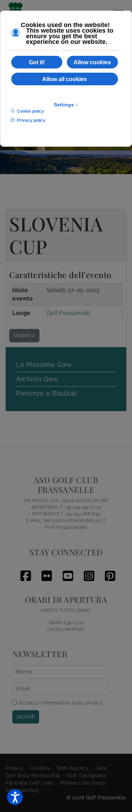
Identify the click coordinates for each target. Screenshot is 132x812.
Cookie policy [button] (30, 111)
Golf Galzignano (86, 775)
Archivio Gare (37, 379)
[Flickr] (45, 570)
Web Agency (72, 768)
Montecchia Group (83, 783)
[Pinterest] (108, 570)
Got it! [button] (37, 62)
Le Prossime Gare (44, 364)
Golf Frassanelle (68, 313)
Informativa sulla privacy (72, 703)
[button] (15, 797)
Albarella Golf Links (29, 783)
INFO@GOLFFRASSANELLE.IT (75, 520)
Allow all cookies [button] (64, 79)
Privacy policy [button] (31, 120)
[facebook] (24, 570)
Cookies (40, 768)
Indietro (24, 335)
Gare (101, 768)
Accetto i (60, 703)
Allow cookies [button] (92, 62)
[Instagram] (87, 570)
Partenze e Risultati (46, 393)
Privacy (14, 768)
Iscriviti (25, 716)
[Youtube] (66, 570)
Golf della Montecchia (32, 775)
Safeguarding (22, 790)
